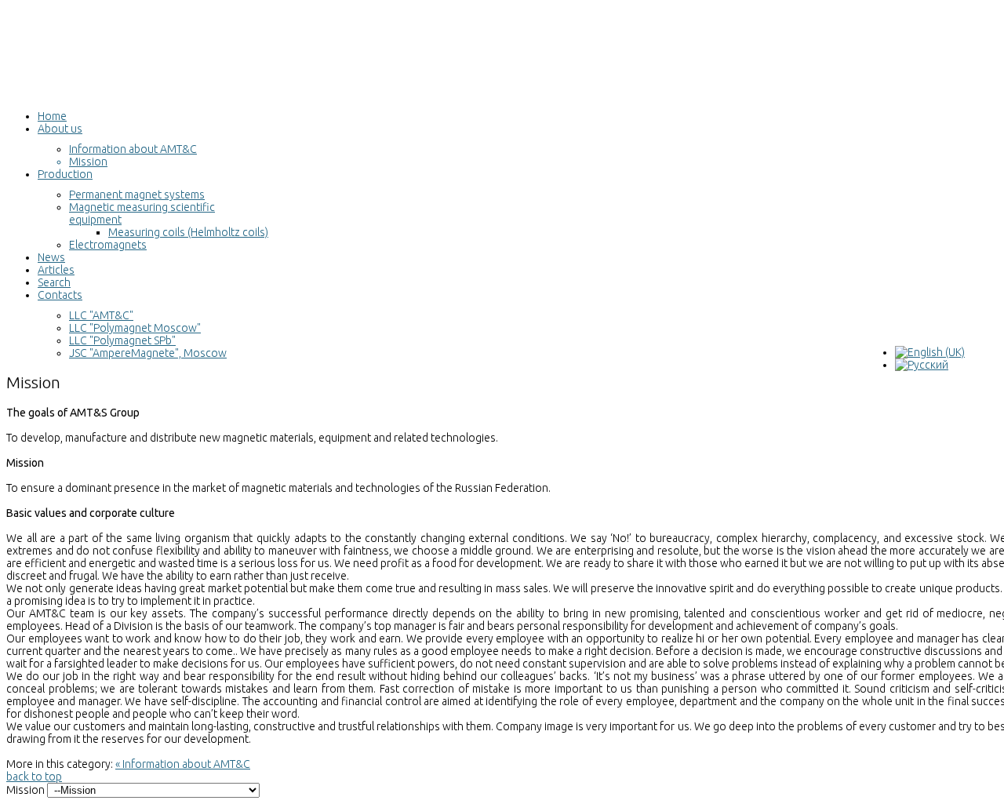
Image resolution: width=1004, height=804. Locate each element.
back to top (34, 776)
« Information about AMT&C (182, 764)
